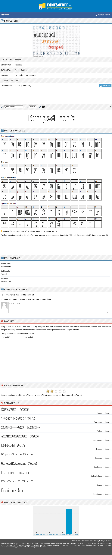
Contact (108, 541)
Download (106, 86)
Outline (23, 70)
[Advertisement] (56, 96)
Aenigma (18, 65)
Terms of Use (87, 541)
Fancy (17, 70)
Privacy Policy (99, 541)
